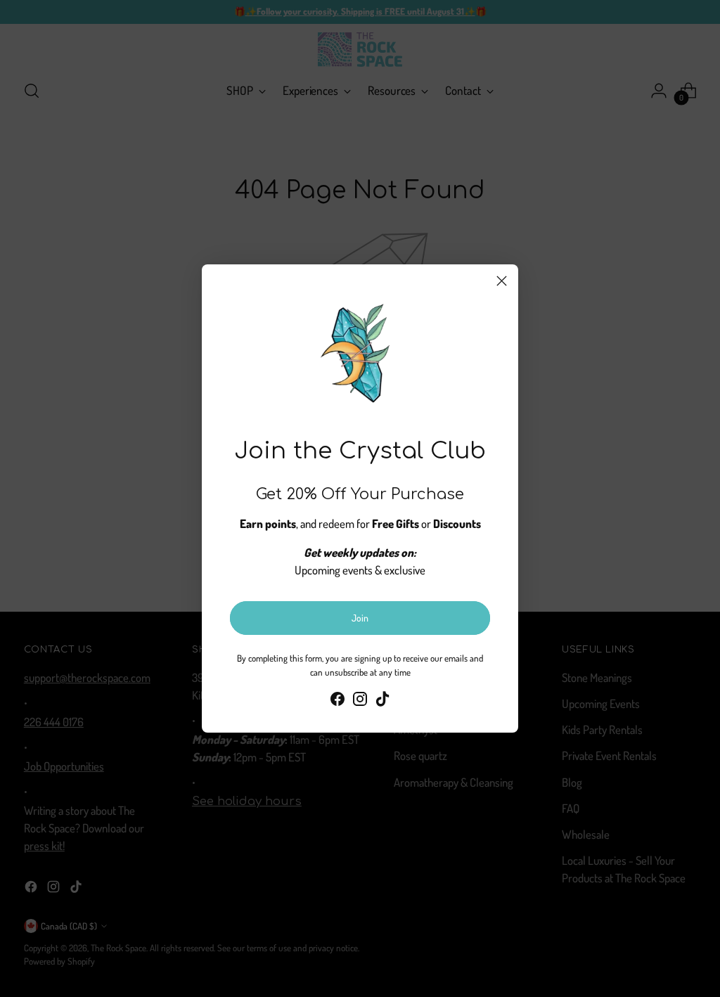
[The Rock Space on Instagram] (360, 701)
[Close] (502, 281)
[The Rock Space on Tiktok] (382, 701)
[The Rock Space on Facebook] (337, 701)
